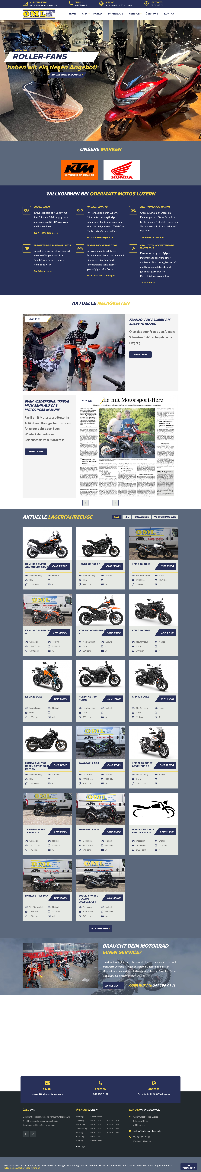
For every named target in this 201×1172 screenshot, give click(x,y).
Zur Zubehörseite (43, 259)
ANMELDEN (112, 974)
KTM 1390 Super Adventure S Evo (36, 554)
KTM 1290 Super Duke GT (39, 620)
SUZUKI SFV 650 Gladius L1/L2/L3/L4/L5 (88, 887)
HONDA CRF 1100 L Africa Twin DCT (143, 819)
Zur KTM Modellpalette (46, 220)
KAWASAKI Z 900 (89, 751)
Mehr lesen (140, 343)
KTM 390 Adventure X (92, 620)
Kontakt (170, 14)
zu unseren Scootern (67, 75)
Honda (97, 14)
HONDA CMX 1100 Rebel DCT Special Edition (37, 754)
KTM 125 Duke (33, 685)
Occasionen (125, 1150)
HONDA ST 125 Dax (36, 884)
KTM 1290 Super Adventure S (142, 753)
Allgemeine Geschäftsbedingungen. (22, 1167)
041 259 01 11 (81, 5)
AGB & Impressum (153, 1150)
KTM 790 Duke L (142, 618)
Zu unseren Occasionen (152, 225)
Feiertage (80, 1134)
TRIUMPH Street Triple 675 (36, 819)
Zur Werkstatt (147, 270)
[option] (100, 80)
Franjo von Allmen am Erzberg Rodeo (149, 309)
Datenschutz (171, 1150)
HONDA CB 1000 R (89, 552)
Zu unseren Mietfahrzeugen (101, 263)
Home (72, 14)
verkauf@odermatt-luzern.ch (43, 5)
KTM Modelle (89, 1150)
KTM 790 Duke (141, 552)
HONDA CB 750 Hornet (88, 686)
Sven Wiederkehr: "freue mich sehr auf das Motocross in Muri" (47, 393)
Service (134, 14)
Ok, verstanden (189, 1166)
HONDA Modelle (108, 1150)
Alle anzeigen (100, 917)
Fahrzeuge (115, 14)
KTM (84, 14)
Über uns (152, 14)
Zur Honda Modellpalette (100, 225)
